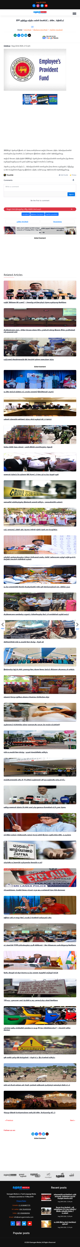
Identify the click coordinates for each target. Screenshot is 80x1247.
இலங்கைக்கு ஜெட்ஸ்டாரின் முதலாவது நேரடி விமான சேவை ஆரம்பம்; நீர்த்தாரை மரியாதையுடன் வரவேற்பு (39, 669)
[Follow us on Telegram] (32, 1134)
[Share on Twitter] (22, 35)
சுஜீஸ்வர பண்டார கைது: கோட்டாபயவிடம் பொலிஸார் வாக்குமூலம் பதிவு (27, 918)
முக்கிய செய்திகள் (22, 222)
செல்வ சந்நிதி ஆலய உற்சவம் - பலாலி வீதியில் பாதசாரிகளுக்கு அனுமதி (28, 447)
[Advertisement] (40, 126)
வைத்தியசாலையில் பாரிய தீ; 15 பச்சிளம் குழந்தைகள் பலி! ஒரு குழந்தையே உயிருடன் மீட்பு (34, 780)
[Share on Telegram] (25, 35)
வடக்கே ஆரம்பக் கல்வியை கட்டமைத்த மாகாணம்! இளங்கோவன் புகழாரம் (29, 392)
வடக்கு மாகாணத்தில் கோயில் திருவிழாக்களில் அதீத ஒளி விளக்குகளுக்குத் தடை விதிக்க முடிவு (37, 587)
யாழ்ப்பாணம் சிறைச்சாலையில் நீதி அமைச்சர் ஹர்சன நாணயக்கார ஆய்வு (29, 359)
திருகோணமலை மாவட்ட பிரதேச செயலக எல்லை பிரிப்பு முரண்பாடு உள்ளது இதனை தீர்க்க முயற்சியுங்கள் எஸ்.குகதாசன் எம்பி (39, 331)
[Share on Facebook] (18, 35)
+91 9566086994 (23, 1213)
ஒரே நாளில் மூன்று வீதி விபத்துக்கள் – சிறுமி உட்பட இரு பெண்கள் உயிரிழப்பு (29, 1057)
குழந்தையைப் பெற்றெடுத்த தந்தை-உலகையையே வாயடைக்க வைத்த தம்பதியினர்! (32, 725)
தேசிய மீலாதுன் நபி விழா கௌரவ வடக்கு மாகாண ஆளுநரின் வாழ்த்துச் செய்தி (31, 973)
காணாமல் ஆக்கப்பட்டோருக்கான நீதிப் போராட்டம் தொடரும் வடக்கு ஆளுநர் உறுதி (31, 474)
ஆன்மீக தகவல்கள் (56, 30)
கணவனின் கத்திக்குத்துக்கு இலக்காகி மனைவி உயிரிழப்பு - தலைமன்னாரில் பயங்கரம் (33, 502)
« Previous (9, 1120)
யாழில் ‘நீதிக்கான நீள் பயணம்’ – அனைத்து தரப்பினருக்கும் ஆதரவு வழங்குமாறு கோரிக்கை (35, 302)
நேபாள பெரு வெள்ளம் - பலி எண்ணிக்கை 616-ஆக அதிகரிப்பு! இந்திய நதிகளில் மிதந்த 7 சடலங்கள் (65, 1210)
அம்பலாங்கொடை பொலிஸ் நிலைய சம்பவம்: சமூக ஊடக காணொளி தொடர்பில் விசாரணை (34, 890)
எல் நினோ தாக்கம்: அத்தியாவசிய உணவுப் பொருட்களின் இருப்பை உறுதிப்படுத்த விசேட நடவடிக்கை (37, 835)
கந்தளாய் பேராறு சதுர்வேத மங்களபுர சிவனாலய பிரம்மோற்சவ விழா (26, 697)
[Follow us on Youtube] (47, 1134)
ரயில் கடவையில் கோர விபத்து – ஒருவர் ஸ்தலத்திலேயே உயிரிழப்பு (26, 752)
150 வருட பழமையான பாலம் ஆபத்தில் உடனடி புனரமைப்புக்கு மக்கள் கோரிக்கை (31, 1000)
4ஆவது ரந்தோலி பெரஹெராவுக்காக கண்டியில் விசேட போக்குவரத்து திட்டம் (29, 1113)
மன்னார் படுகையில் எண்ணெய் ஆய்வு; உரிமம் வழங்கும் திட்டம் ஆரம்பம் (28, 419)
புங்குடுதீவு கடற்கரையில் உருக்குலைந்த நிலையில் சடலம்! (23, 862)
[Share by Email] (29, 35)
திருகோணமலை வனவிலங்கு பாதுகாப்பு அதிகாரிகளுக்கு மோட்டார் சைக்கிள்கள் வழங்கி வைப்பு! (36, 614)
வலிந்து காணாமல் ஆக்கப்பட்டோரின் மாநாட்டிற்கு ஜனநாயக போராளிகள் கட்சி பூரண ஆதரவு (35, 807)
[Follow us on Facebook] (36, 1134)
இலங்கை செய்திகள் (40, 30)
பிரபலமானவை (57, 222)
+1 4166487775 (24, 1205)
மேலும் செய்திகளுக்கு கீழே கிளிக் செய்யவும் (24, 209)
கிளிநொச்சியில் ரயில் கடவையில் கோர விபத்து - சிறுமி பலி (24, 642)
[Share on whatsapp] (15, 35)
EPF (32, 27)
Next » (72, 1120)
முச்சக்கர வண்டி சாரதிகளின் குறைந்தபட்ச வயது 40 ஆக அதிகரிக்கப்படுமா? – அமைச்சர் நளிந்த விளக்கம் (37, 1029)
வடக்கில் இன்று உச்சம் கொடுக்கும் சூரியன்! (65, 1223)
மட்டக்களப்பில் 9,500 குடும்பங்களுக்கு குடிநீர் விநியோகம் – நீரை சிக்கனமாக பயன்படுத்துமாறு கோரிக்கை (40, 945)
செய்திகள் (27, 30)
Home (19, 30)
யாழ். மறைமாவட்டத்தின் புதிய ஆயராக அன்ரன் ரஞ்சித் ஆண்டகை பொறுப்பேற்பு (30, 530)
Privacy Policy (21, 1201)
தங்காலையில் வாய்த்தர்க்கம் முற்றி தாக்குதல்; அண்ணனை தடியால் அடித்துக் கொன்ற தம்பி (65, 1196)
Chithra (7, 46)
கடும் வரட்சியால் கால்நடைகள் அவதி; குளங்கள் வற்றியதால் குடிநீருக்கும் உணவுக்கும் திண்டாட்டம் (37, 1085)
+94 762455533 (25, 1209)
